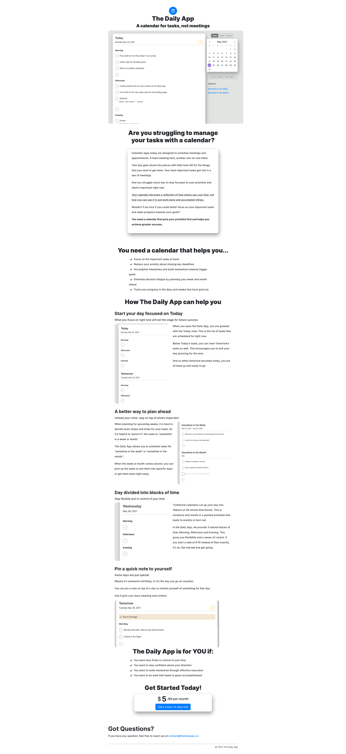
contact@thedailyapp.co (183, 735)
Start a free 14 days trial (173, 707)
